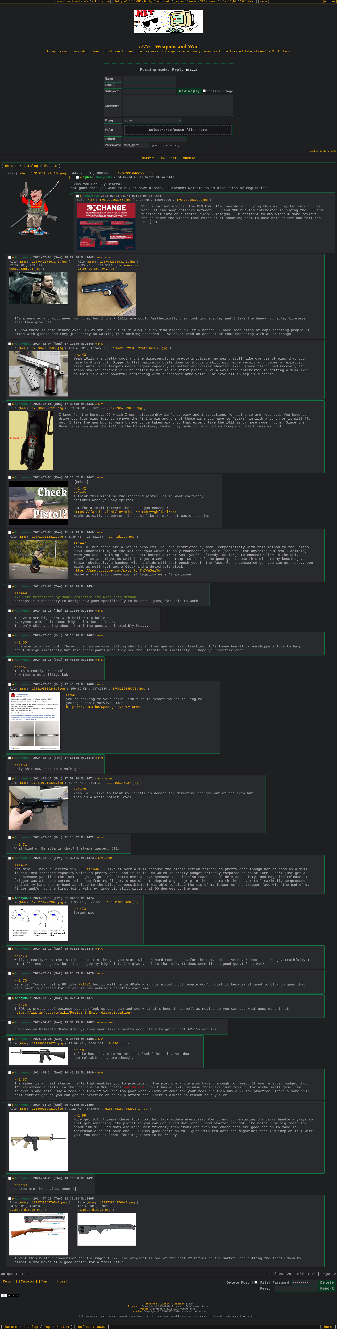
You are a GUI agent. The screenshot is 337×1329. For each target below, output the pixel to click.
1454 (90, 586)
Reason (266, 1289)
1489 (90, 1072)
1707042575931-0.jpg (49, 262)
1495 (90, 1198)
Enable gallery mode (323, 151)
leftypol (121, 1)
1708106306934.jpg (122, 783)
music (193, 1)
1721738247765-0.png (49, 1202)
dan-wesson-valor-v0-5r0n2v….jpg (107, 267)
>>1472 (99, 779)
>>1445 (99, 257)
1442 (90, 257)
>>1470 (99, 684)
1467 (90, 635)
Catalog (31, 166)
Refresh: (91, 1327)
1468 (90, 660)
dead (251, 1)
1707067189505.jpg (47, 348)
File (264, 1283)
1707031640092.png (135, 174)
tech (159, 1)
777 (202, 1)
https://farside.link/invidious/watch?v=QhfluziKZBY (125, 512)
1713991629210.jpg (47, 1109)
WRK (138, 1)
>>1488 (99, 1022)
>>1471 (99, 758)
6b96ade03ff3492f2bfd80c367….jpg (139, 348)
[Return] (191, 70)
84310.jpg (117, 1043)
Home (328, 1327)
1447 (90, 477)
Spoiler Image (219, 92)
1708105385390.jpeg (129, 689)
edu (168, 1)
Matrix (148, 158)
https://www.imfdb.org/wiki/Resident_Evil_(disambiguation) (73, 1013)
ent (182, 1)
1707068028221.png (47, 408)
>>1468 (99, 635)
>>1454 (99, 532)
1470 (90, 758)
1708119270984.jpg (47, 902)
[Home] (61, 1282)
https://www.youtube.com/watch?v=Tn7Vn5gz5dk (118, 571)
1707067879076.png (126, 408)
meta (263, 1)
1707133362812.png (47, 537)
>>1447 (108, 257)
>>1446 (93, 869)
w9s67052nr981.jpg (25, 269)
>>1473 (99, 404)
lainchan (178, 1304)
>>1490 (99, 1039)
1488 (90, 1039)
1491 (90, 1178)
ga (175, 1)
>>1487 (80, 1050)
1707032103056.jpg (115, 200)
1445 (90, 344)
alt (94, 1)
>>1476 (108, 779)
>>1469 (99, 660)
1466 (90, 611)
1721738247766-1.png (117, 1202)
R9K (242, 1)
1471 (90, 778)
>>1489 (108, 1022)
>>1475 (108, 858)
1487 (90, 1022)
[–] (72, 177)
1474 (90, 898)
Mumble (189, 158)
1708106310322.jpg (47, 783)
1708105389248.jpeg (48, 689)
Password (281, 1283)
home (59, 1)
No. (164, 177)
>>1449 (99, 477)
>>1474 (99, 858)
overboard (73, 1)
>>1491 (99, 1073)
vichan (165, 1304)
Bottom (50, 166)
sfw (85, 1)
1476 (90, 973)
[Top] (44, 1282)
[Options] (330, 1)
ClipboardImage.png (25, 1210)
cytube (105, 1)
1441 (157, 196)
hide (21, 173)
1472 (90, 837)
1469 (90, 684)
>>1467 (99, 611)
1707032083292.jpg (192, 200)
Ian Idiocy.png (122, 537)
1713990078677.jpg (47, 1043)
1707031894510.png (48, 174)
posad (212, 1)
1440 (170, 177)
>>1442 (80, 355)
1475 (90, 949)
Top (47, 1327)
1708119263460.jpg (122, 902)
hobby (148, 1)
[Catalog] (28, 1282)
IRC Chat (168, 158)
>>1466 (20, 643)
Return (11, 166)
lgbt (233, 1)
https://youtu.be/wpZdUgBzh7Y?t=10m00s (104, 707)
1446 (90, 404)
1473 (90, 858)
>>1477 (99, 973)
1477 (90, 998)
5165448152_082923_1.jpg (126, 1109)
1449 (90, 532)
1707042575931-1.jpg (117, 262)
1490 (90, 1105)
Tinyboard (150, 1304)
